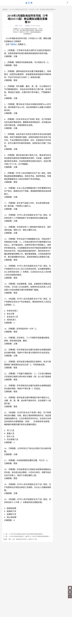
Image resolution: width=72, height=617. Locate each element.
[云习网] (28, 3)
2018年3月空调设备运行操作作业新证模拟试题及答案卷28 (26, 534)
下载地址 (13, 44)
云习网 (20, 25)
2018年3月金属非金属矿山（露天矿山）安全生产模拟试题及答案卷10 (29, 536)
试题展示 (5, 9)
